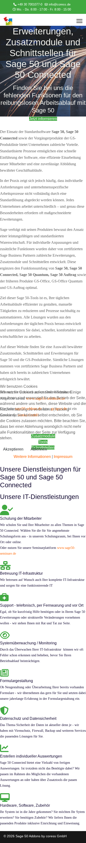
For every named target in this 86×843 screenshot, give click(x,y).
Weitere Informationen (32, 457)
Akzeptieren (13, 449)
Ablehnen (39, 449)
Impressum (63, 457)
